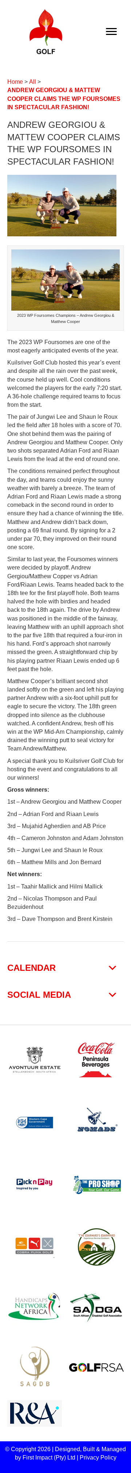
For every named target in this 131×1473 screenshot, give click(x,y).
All (32, 82)
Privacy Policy (98, 1457)
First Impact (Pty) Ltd (49, 1457)
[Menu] (111, 31)
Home (15, 82)
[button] (65, 968)
